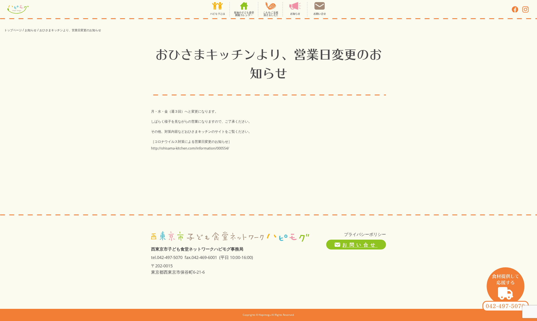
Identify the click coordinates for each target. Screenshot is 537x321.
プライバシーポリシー (365, 234)
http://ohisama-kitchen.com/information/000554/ (190, 148)
